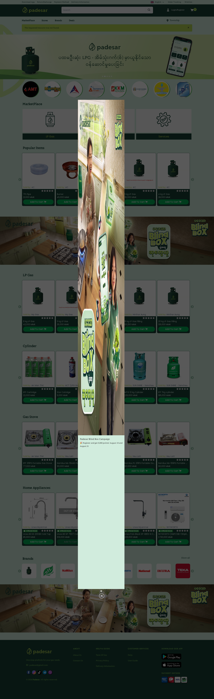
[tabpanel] (101, 344)
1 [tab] (101, 591)
